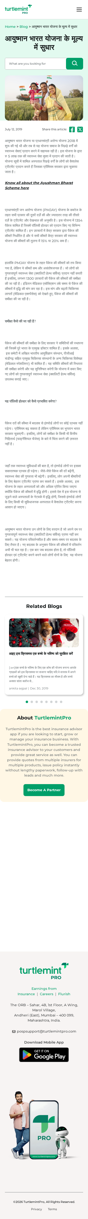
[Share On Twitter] (80, 129)
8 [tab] (61, 702)
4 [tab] (41, 702)
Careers (46, 994)
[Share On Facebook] (72, 129)
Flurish (64, 994)
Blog (24, 26)
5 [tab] (46, 702)
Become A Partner (44, 790)
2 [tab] (32, 702)
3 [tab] (36, 702)
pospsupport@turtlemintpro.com (46, 1031)
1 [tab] (27, 702)
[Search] (74, 64)
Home (10, 26)
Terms (52, 1209)
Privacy (36, 1209)
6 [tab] (51, 702)
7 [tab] (56, 702)
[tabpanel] (44, 654)
